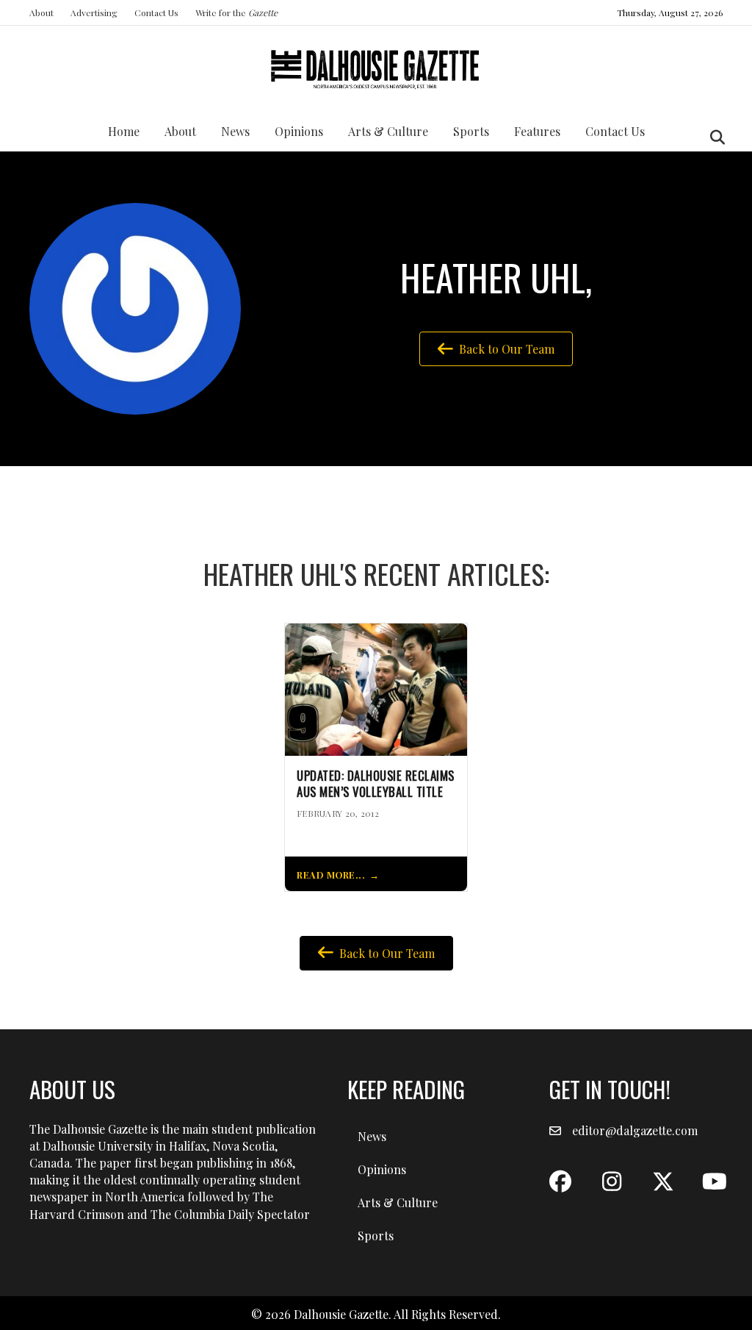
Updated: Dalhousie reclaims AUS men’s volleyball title (376, 784)
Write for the (236, 12)
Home (124, 131)
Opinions (299, 131)
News (235, 131)
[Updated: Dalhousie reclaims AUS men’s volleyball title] (376, 688)
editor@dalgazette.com (635, 1130)
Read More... (331, 874)
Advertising (94, 12)
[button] (560, 1181)
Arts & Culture (388, 131)
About (41, 12)
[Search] (713, 137)
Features (537, 131)
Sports (471, 131)
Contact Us (156, 12)
